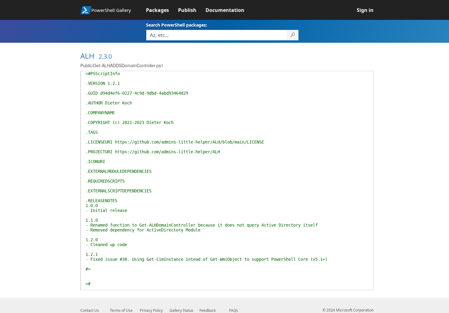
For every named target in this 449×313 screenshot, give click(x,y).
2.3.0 (105, 56)
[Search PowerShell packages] (293, 35)
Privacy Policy (151, 310)
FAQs (233, 310)
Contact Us (89, 310)
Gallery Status (181, 310)
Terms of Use (121, 310)
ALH (87, 56)
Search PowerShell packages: (176, 25)
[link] (162, 10)
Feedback (207, 310)
